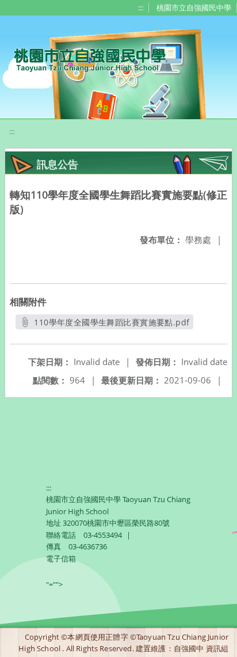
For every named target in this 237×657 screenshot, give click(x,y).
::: (140, 7)
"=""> (54, 584)
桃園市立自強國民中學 (193, 7)
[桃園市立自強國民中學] (84, 58)
